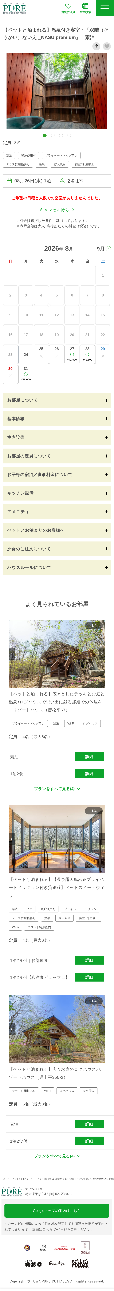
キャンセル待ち (54, 210)
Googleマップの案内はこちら (57, 1211)
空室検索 (85, 12)
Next (102, 654)
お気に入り (68, 12)
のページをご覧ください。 (63, 1229)
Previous (12, 654)
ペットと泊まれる (20, 1179)
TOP (3, 1179)
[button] (45, 135)
